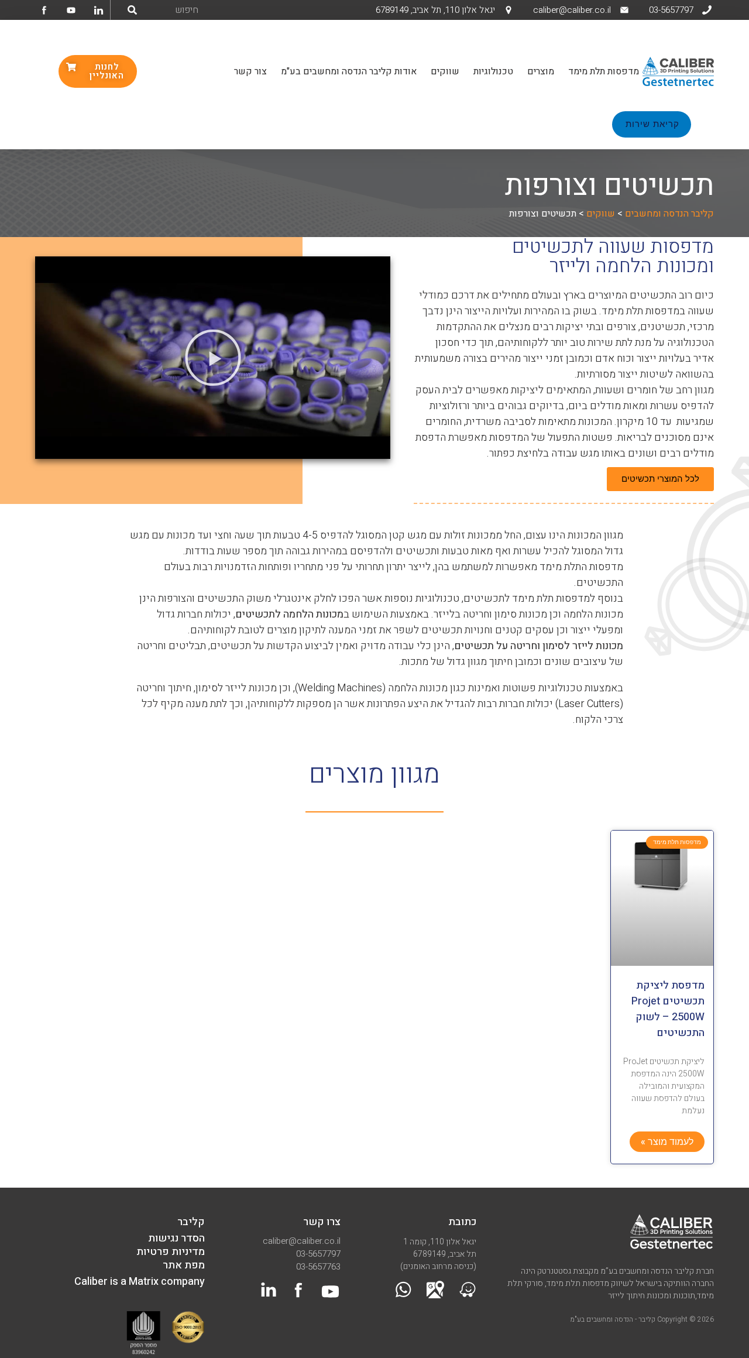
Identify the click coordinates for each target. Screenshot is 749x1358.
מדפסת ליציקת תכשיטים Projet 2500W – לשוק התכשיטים (668, 1009)
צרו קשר (322, 1222)
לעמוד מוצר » (667, 1141)
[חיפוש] (132, 10)
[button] (213, 357)
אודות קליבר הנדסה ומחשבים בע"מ (349, 71)
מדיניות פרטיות (170, 1252)
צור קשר (250, 71)
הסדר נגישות (176, 1238)
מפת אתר (184, 1265)
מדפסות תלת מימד (603, 71)
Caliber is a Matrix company (139, 1282)
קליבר (191, 1222)
